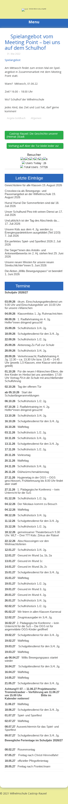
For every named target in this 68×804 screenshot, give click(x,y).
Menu (34, 21)
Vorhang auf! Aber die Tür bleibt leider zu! (33, 146)
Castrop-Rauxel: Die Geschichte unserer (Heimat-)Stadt (32, 135)
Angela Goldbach (16, 118)
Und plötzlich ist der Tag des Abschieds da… (32, 220)
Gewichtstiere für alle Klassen (23, 185)
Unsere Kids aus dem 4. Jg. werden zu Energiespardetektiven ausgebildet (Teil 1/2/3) (32, 231)
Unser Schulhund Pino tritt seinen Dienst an (31, 211)
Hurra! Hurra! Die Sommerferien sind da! (30, 202)
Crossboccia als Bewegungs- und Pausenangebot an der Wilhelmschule (28, 192)
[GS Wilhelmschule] (34, 8)
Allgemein (36, 118)
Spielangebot (13, 60)
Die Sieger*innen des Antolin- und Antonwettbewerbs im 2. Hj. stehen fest (29, 252)
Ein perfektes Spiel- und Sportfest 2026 (29, 241)
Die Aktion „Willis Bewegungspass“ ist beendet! (34, 271)
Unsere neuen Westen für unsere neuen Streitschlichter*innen (29, 264)
